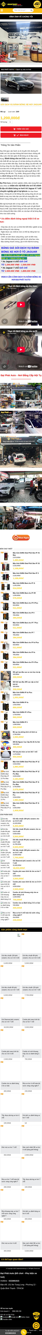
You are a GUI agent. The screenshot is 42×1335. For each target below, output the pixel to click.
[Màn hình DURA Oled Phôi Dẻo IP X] (6, 577)
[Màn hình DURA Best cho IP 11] (6, 586)
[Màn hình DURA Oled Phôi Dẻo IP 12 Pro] (6, 796)
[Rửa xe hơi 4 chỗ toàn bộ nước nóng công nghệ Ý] (6, 916)
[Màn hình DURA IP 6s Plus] (6, 696)
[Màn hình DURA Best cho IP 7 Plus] (6, 626)
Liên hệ (28, 1332)
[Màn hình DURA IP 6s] (6, 706)
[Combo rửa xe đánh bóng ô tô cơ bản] (6, 905)
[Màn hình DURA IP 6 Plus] (6, 716)
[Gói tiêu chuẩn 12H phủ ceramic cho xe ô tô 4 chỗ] (6, 822)
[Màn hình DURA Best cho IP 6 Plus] (6, 666)
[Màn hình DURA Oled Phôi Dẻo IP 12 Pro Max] (6, 775)
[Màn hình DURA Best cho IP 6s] (6, 656)
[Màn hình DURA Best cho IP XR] (6, 596)
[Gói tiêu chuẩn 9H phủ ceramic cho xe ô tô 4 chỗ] (6, 832)
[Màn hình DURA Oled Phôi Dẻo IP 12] (6, 765)
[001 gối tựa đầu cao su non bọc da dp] (6, 675)
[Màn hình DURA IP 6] (6, 725)
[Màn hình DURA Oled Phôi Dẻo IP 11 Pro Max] (6, 785)
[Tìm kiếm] (31, 10)
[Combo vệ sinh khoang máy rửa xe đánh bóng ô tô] (6, 896)
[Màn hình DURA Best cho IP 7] (6, 636)
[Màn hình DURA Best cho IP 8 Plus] (6, 606)
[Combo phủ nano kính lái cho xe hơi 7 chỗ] (6, 875)
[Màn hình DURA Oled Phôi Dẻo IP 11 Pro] (6, 806)
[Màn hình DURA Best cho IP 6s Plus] (6, 646)
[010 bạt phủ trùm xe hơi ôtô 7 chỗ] (6, 755)
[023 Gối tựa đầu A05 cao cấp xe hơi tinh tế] (6, 685)
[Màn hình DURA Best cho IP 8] (6, 616)
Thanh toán (33, 1330)
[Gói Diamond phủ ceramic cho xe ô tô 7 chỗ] (6, 864)
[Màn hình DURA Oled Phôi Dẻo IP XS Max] (6, 556)
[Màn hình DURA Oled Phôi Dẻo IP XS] (6, 567)
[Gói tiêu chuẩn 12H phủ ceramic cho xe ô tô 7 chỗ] (6, 853)
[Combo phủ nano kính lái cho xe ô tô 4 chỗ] (6, 885)
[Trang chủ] (12, 4)
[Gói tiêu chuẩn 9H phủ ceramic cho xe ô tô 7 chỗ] (6, 843)
